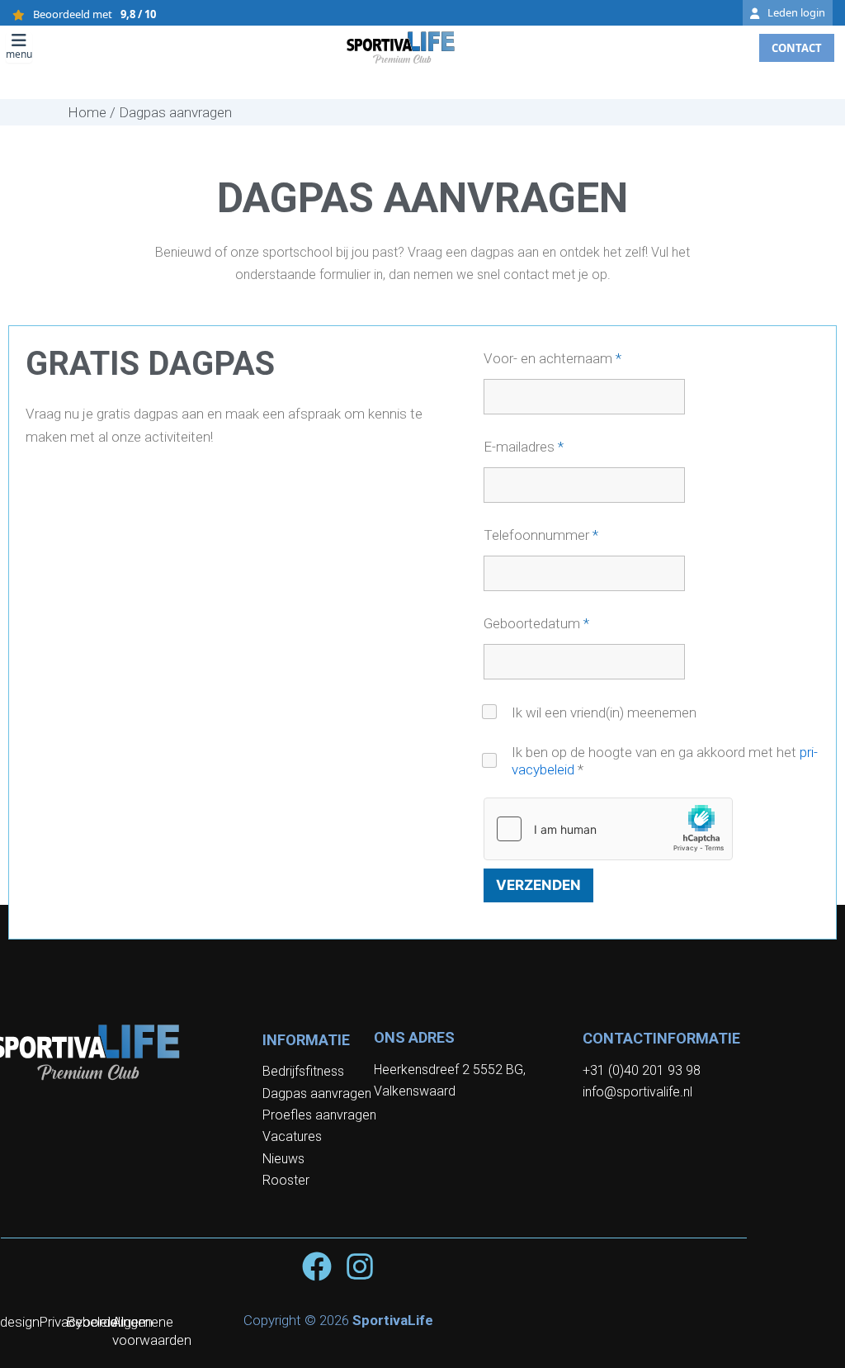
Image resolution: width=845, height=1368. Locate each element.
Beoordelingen (109, 1322)
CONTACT (797, 47)
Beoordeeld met (94, 14)
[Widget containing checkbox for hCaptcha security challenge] (608, 829)
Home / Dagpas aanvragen (150, 112)
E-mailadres (524, 447)
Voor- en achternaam (552, 359)
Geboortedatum (536, 624)
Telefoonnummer (541, 535)
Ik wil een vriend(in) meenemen (604, 712)
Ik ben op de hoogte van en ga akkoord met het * (665, 761)
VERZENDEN (538, 885)
